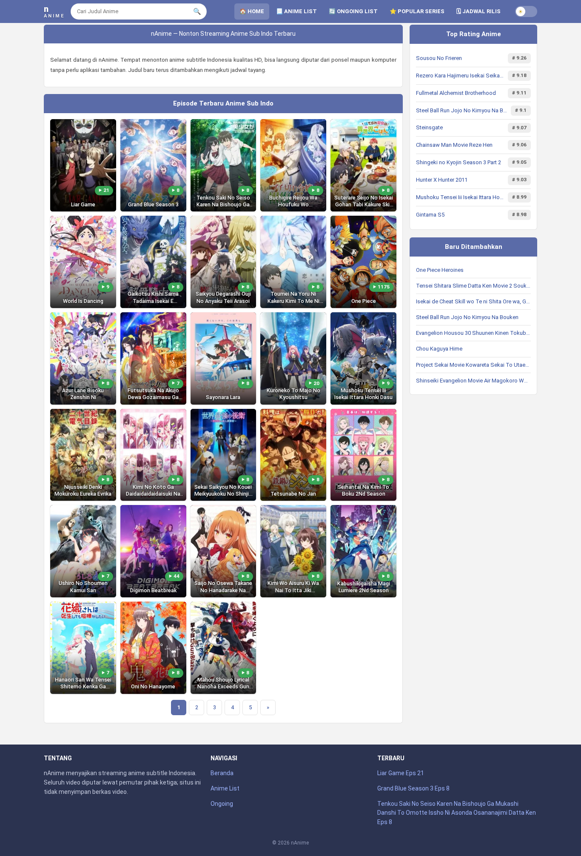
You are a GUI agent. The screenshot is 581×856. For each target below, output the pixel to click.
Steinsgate (429, 127)
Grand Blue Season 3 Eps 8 (413, 788)
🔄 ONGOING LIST (353, 11)
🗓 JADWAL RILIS (478, 11)
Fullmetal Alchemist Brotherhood (456, 93)
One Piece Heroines (440, 270)
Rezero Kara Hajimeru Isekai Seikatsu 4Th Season (460, 75)
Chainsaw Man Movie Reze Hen (454, 145)
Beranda (222, 773)
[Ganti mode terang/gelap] (526, 11)
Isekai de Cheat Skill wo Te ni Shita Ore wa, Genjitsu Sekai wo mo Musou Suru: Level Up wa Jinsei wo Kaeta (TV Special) (473, 301)
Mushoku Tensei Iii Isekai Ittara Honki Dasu (460, 197)
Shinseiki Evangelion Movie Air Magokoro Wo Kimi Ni (473, 380)
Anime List (225, 788)
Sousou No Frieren (439, 58)
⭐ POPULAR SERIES (417, 11)
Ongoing (222, 803)
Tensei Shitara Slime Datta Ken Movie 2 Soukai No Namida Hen (473, 285)
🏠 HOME (251, 11)
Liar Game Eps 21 (400, 773)
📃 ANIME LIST (296, 11)
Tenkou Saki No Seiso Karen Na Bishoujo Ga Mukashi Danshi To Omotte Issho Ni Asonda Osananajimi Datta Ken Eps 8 (456, 812)
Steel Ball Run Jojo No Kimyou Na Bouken (461, 110)
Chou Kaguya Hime (439, 348)
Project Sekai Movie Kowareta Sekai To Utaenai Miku (473, 365)
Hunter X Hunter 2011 (441, 180)
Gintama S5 (430, 214)
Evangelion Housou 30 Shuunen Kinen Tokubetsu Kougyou (473, 333)
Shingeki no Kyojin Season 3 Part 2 (458, 162)
